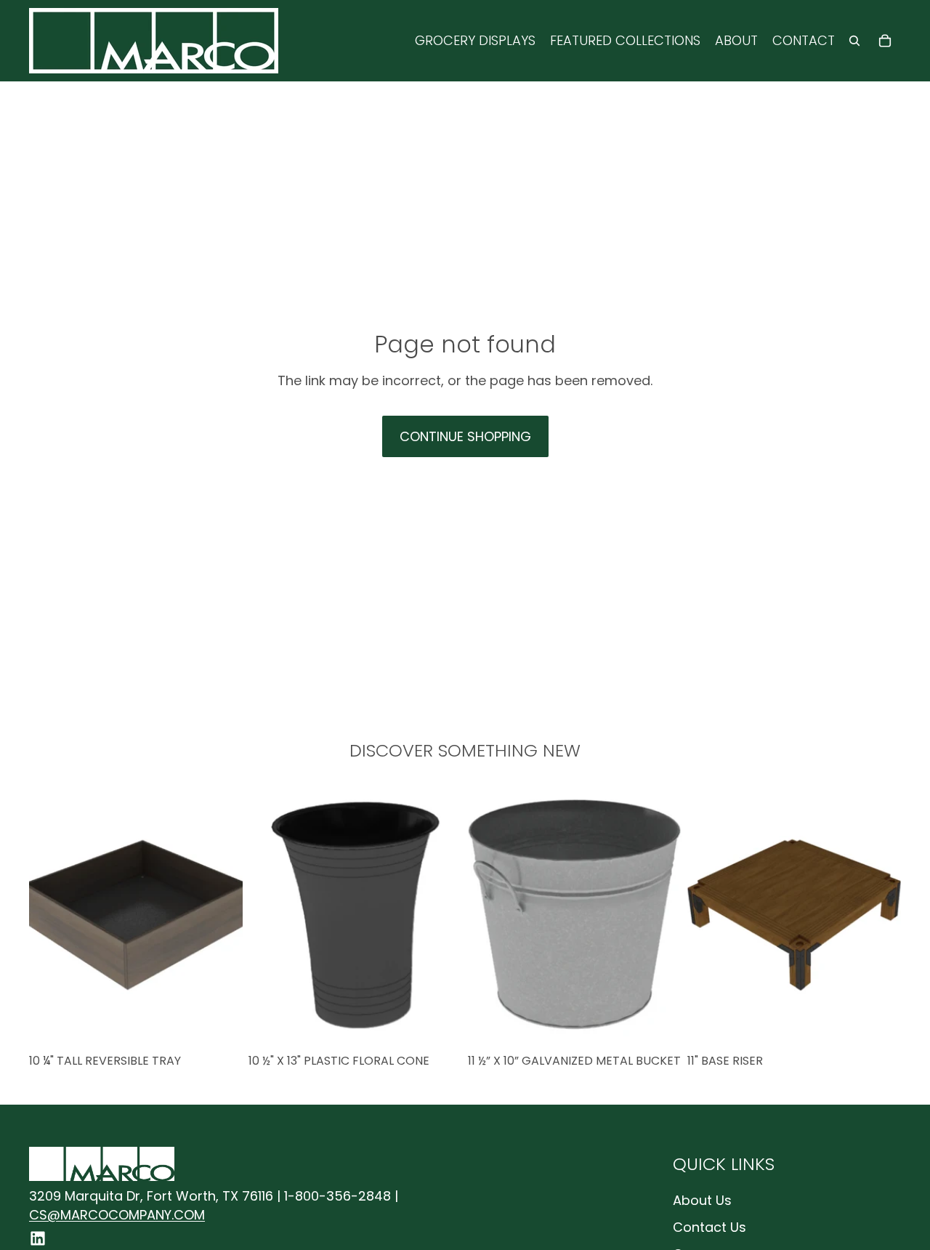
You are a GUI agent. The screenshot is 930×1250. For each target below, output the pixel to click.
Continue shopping (465, 436)
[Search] (854, 41)
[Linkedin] (37, 1238)
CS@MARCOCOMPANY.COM (117, 1215)
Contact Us (709, 1227)
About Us (702, 1200)
